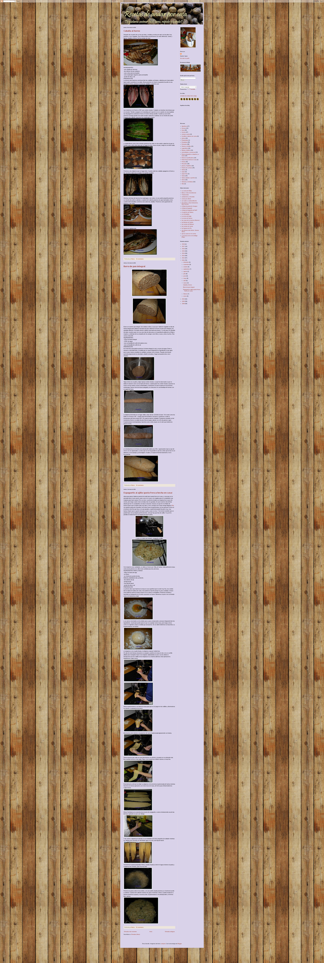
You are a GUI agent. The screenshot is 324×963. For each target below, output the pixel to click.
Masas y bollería (186, 150)
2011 (183, 260)
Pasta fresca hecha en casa (189, 159)
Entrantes (184, 144)
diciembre (186, 262)
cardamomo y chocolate (188, 196)
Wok (183, 183)
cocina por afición (186, 198)
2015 (183, 251)
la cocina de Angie (186, 216)
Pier (173, 505)
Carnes (184, 132)
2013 (183, 255)
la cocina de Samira (187, 218)
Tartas (183, 175)
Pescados (184, 163)
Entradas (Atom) (135, 934)
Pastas (183, 161)
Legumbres (185, 148)
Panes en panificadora (188, 157)
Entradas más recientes (130, 931)
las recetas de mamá (187, 226)
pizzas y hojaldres (186, 165)
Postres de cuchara (187, 167)
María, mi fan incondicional (189, 192)
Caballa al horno (132, 30)
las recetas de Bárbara (188, 224)
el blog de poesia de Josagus (189, 206)
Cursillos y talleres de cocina (189, 136)
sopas (183, 171)
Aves (183, 130)
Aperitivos (184, 126)
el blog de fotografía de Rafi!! (189, 210)
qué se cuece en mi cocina (189, 233)
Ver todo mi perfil (184, 58)
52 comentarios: (140, 927)
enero (185, 296)
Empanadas (185, 140)
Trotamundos (185, 194)
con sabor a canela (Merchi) (189, 200)
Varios (183, 179)
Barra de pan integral (134, 266)
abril (184, 280)
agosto (185, 271)
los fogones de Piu (187, 228)
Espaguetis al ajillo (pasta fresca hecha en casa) (148, 492)
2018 (183, 244)
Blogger (180, 943)
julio (184, 273)
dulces (183, 138)
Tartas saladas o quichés (188, 177)
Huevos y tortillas (186, 146)
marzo (185, 283)
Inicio (150, 931)
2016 (183, 248)
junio (184, 276)
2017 (183, 246)
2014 (183, 253)
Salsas (183, 169)
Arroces (184, 128)
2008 (183, 303)
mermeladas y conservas (188, 152)
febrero (185, 293)
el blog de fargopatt (187, 208)
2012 (183, 257)
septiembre (186, 269)
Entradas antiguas (170, 931)
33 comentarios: (140, 259)
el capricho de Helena (187, 212)
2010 (183, 299)
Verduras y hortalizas (187, 181)
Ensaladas (184, 142)
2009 (183, 301)
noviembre (186, 264)
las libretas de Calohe (187, 222)
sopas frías (185, 173)
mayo (185, 278)
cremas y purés (186, 134)
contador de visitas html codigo (188, 96)
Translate (192, 89)
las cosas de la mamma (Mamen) (191, 220)
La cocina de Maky (187, 190)
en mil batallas (185, 214)
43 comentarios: (140, 485)
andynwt (163, 943)
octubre (185, 266)
